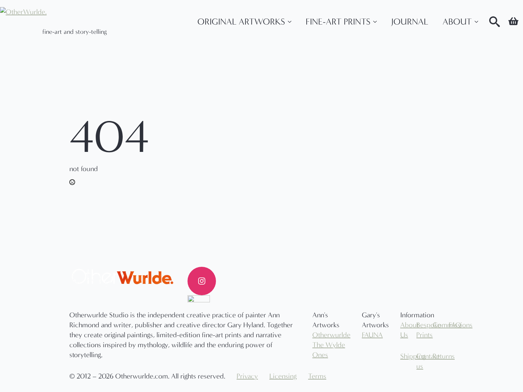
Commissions (435, 325)
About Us (402, 330)
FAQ (451, 325)
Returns (435, 356)
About (457, 21)
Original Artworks (241, 21)
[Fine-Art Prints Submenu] (377, 21)
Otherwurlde (331, 335)
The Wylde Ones (328, 350)
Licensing (283, 376)
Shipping (402, 356)
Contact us (418, 361)
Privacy (247, 376)
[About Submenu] (478, 21)
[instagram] (201, 281)
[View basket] (513, 21)
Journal (409, 21)
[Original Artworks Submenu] (292, 21)
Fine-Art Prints (338, 21)
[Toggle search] (494, 21)
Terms (317, 376)
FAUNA (372, 335)
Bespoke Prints (418, 330)
